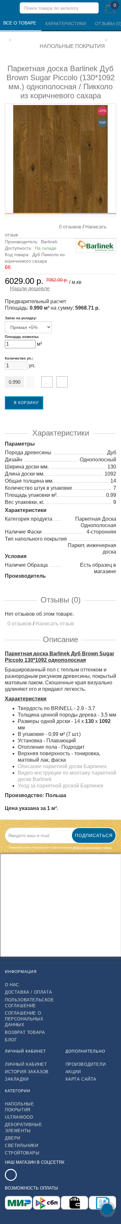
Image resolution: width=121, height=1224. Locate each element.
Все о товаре (20, 22)
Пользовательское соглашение (29, 1003)
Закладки (17, 1079)
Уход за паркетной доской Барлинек (60, 785)
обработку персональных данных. (92, 847)
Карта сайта (81, 1079)
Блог (11, 1039)
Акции (73, 1071)
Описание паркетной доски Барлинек (62, 766)
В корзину (26, 402)
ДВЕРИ (12, 1138)
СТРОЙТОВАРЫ (22, 1153)
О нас (12, 984)
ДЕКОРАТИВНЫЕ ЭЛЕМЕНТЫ (23, 1127)
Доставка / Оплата (28, 992)
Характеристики (66, 23)
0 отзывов (68, 226)
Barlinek (49, 241)
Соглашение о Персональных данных (24, 1019)
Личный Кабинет (26, 1064)
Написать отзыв (54, 623)
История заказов (27, 1071)
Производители (86, 1064)
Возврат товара (25, 1032)
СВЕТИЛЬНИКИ (21, 1145)
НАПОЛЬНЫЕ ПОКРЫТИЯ (19, 1107)
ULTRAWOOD (19, 1117)
